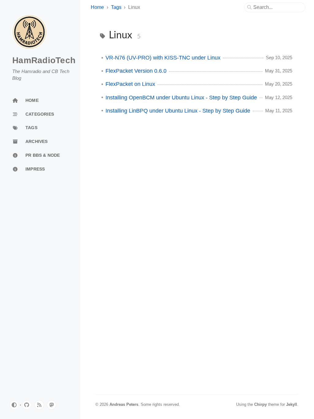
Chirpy (260, 404)
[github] (26, 405)
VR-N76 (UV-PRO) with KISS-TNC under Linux (162, 58)
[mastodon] (51, 405)
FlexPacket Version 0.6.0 (136, 71)
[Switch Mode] (14, 405)
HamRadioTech (43, 60)
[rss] (39, 405)
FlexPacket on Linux (130, 84)
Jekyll (291, 404)
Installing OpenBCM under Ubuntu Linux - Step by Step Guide (181, 97)
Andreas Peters (123, 404)
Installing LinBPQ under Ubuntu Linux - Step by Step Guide (177, 111)
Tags (116, 7)
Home (97, 7)
